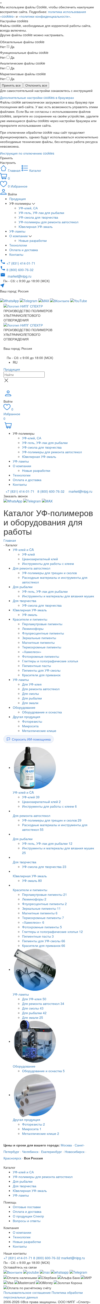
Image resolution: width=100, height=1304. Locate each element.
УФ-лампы (17, 231)
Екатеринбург (51, 1151)
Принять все (11, 85)
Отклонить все (36, 85)
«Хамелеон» (31, 651)
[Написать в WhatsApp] (60, 1271)
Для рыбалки (23, 586)
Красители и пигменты (30, 619)
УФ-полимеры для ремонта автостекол (48, 222)
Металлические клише (39, 730)
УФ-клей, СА (28, 208)
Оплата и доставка (23, 249)
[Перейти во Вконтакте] (12, 1271)
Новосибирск (74, 1151)
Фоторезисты (32, 721)
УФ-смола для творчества (38, 217)
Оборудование (24, 707)
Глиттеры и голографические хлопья (50, 661)
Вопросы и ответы (26, 1220)
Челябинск (30, 1151)
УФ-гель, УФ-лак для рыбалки (41, 212)
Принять (6, 157)
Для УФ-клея (32, 684)
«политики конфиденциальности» (44, 16)
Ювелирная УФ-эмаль (36, 226)
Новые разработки (33, 240)
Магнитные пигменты (38, 642)
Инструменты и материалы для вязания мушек (58, 596)
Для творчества (24, 600)
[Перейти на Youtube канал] (31, 1271)
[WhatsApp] (13, 500)
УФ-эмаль (29, 614)
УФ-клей (28, 554)
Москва (66, 1145)
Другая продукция (26, 716)
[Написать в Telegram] (29, 300)
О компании (19, 235)
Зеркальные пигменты (39, 637)
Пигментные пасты (36, 665)
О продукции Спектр (28, 1216)
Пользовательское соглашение (27, 1292)
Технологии (18, 245)
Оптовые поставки (27, 1206)
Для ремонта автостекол (31, 568)
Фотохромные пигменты (40, 656)
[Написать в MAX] (44, 300)
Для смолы (30, 693)
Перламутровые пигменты (42, 623)
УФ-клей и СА (23, 1172)
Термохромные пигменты (41, 647)
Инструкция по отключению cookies (27, 153)
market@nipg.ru (80, 491)
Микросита (30, 726)
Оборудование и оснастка (42, 712)
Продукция (17, 198)
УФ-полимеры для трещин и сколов (49, 572)
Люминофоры (32, 628)
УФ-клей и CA (23, 549)
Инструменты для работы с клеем (48, 563)
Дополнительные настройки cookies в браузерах (37, 97)
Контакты (16, 254)
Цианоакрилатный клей (40, 559)
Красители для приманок (41, 675)
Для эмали (30, 702)
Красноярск (12, 1158)
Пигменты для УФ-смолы (41, 670)
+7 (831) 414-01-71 (19, 491)
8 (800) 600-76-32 (50, 491)
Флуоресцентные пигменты (43, 633)
